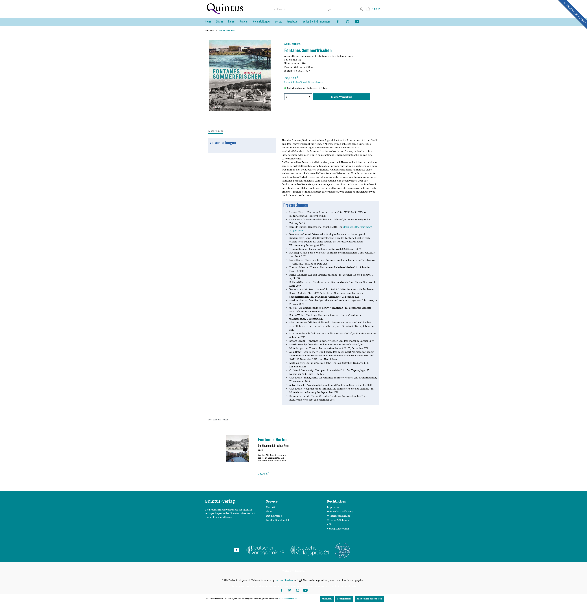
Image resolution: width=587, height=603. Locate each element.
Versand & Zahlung (338, 520)
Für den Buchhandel (277, 520)
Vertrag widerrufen (338, 528)
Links (269, 511)
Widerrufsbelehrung (338, 515)
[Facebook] (340, 22)
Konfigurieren (344, 598)
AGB (329, 524)
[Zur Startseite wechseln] (225, 8)
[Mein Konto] (361, 9)
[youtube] (360, 22)
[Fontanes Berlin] (237, 448)
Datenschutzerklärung (340, 511)
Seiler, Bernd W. (292, 43)
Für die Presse (274, 515)
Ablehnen (327, 598)
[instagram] (350, 22)
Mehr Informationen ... (289, 598)
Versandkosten (284, 580)
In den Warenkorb (341, 96)
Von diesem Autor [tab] (218, 419)
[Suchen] (329, 9)
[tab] (215, 131)
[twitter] (290, 590)
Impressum (333, 507)
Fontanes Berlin (272, 439)
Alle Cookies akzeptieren (369, 598)
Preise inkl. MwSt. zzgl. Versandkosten (303, 82)
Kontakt (270, 507)
